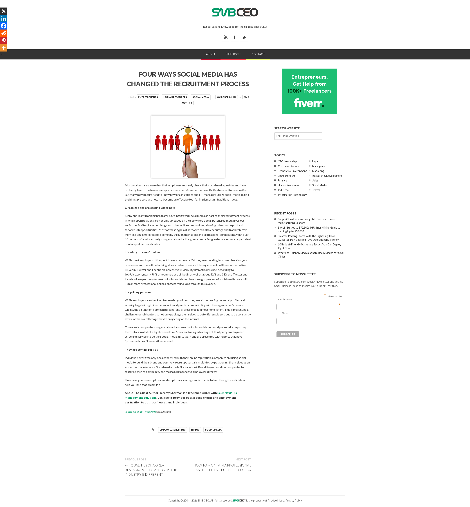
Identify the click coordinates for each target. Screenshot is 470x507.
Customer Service (288, 166)
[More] (3, 48)
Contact (258, 54)
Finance (282, 180)
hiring (195, 429)
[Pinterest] (3, 40)
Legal (315, 161)
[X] (3, 11)
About (210, 54)
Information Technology (292, 194)
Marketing (318, 170)
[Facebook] (3, 26)
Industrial (283, 190)
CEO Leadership (287, 161)
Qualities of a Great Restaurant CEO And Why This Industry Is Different (151, 469)
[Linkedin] (3, 18)
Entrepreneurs (148, 97)
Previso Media (276, 500)
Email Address (308, 299)
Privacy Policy (293, 500)
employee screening (172, 429)
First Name (308, 313)
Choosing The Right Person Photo (140, 411)
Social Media (200, 97)
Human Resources (175, 97)
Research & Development (327, 175)
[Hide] (1, 55)
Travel (316, 190)
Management (320, 166)
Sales (315, 180)
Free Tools (233, 54)
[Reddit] (3, 33)
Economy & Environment (292, 170)
